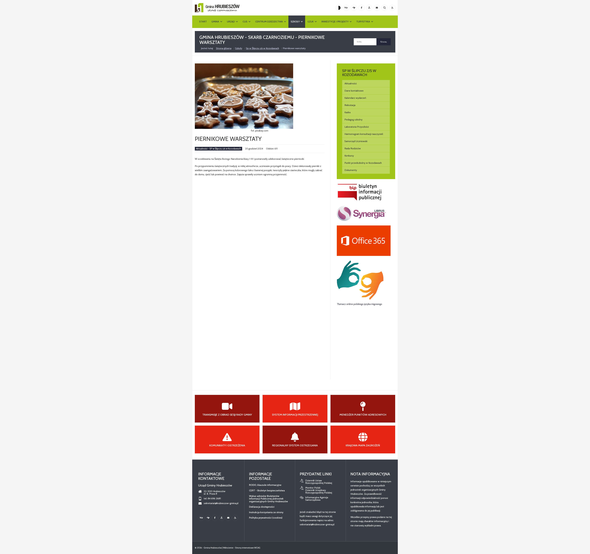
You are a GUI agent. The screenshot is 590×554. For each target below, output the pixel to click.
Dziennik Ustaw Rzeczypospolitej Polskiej (318, 481)
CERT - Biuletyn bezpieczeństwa (267, 490)
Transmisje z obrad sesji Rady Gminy (227, 414)
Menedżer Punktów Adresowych (363, 414)
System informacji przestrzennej (295, 414)
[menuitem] (366, 83)
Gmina (215, 21)
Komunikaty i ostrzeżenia (227, 445)
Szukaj (384, 42)
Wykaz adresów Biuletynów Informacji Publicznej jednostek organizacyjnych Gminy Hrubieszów (268, 499)
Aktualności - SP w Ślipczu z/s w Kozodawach (218, 148)
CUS (245, 21)
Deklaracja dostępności (261, 506)
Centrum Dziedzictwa (269, 21)
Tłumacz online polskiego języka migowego (359, 304)
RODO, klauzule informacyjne (265, 485)
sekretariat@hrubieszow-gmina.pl (221, 503)
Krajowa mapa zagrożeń (363, 445)
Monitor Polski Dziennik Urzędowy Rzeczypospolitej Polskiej (318, 490)
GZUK (310, 21)
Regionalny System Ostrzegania (295, 445)
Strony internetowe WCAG (247, 547)
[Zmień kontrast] (338, 8)
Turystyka (363, 21)
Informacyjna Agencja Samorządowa (316, 498)
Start (203, 21)
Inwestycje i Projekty (334, 21)
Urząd (231, 21)
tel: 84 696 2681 (212, 498)
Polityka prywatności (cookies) (265, 517)
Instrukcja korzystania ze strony (266, 512)
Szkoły (295, 21)
